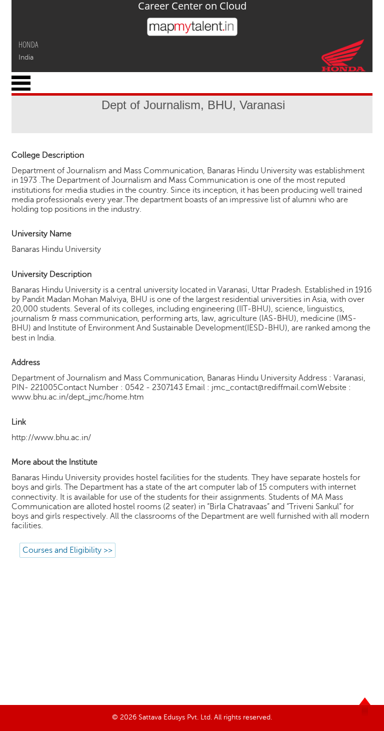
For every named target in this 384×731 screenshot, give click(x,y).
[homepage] (192, 33)
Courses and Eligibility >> (67, 550)
